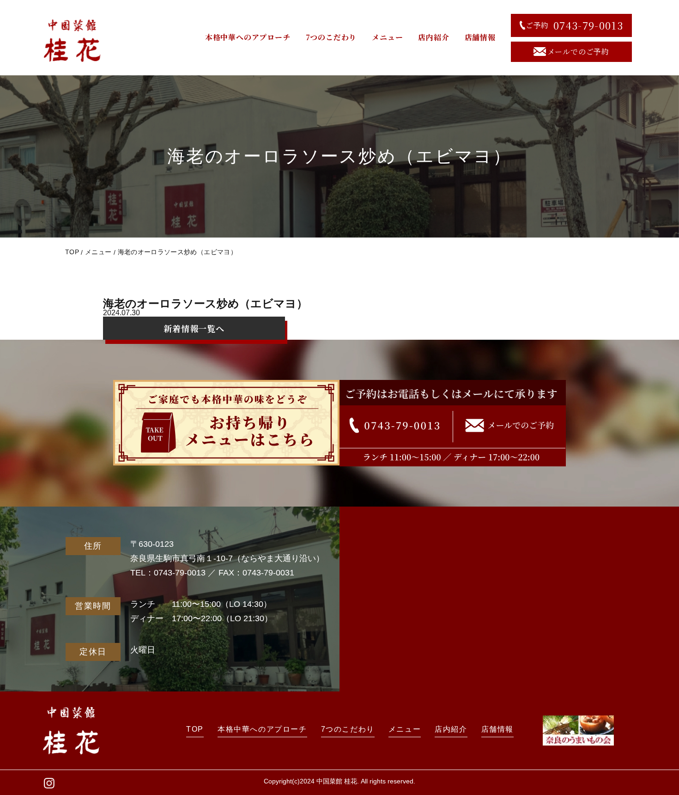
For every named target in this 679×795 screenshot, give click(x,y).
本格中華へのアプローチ (248, 37)
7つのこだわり (331, 37)
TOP (72, 252)
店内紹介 (433, 37)
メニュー (387, 37)
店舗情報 (480, 37)
